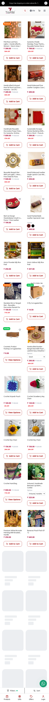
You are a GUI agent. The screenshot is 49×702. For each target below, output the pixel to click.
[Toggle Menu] (44, 10)
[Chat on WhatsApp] (43, 683)
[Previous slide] (3, 3)
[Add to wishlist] (20, 25)
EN (33, 10)
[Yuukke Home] (10, 11)
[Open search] (25, 10)
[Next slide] (45, 3)
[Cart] (39, 11)
